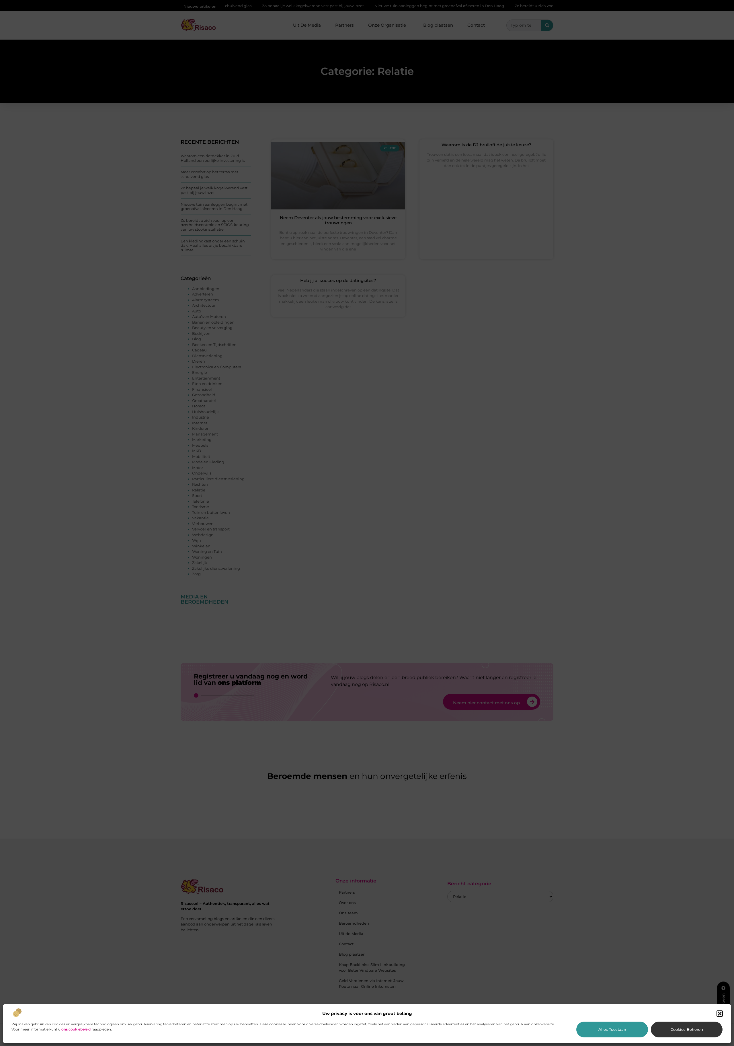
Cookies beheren (687, 1029)
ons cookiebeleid (76, 1029)
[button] (720, 1013)
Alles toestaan (612, 1029)
